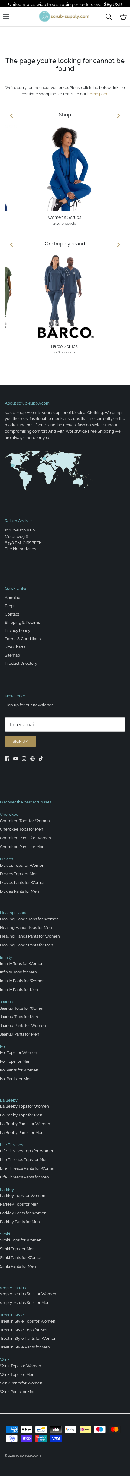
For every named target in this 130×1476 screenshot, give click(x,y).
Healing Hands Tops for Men (26, 927)
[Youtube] (15, 758)
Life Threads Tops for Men (24, 1159)
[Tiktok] (41, 758)
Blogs (10, 606)
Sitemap (12, 655)
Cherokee (9, 814)
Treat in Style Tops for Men (24, 1330)
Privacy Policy (17, 630)
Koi (3, 1046)
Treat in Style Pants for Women (28, 1338)
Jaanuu (6, 1002)
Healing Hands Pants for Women (30, 936)
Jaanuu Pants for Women (23, 1025)
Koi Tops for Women (18, 1052)
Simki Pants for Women (21, 1257)
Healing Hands (13, 912)
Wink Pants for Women (21, 1383)
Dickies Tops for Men (19, 874)
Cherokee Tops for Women (25, 820)
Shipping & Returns (22, 622)
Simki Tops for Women (20, 1240)
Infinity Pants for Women (22, 981)
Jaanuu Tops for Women (22, 1008)
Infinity (6, 957)
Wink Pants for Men (18, 1391)
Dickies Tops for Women (22, 865)
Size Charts (15, 647)
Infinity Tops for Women (22, 963)
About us (13, 597)
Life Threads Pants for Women (28, 1168)
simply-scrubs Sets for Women (28, 1294)
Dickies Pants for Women (23, 882)
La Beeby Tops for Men (21, 1115)
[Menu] (6, 17)
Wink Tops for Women (20, 1366)
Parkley (7, 1189)
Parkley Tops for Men (19, 1204)
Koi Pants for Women (19, 1070)
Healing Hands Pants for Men (26, 945)
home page (98, 94)
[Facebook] (7, 758)
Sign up (20, 741)
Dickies (6, 859)
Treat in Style (12, 1315)
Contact (12, 614)
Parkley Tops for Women (22, 1195)
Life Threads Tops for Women (27, 1151)
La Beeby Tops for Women (24, 1106)
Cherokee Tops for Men (21, 829)
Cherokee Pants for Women (25, 838)
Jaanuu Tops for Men (19, 1016)
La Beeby (9, 1100)
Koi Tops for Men (15, 1061)
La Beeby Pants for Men (22, 1132)
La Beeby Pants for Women (25, 1123)
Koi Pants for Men (16, 1079)
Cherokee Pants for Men (22, 846)
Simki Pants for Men (18, 1266)
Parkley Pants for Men (20, 1221)
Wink (5, 1359)
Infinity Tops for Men (18, 972)
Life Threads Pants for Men (24, 1177)
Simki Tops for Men (17, 1249)
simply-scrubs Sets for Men (25, 1302)
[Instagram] (24, 758)
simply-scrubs (13, 1287)
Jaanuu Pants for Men (19, 1034)
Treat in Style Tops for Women (27, 1321)
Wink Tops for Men (17, 1374)
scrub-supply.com (28, 1455)
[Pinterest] (32, 758)
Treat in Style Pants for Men (25, 1347)
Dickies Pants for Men (19, 891)
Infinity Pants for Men (19, 989)
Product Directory (21, 663)
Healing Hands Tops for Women (29, 919)
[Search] (108, 16)
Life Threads (11, 1145)
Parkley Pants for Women (23, 1213)
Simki (5, 1234)
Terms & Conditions (23, 638)
